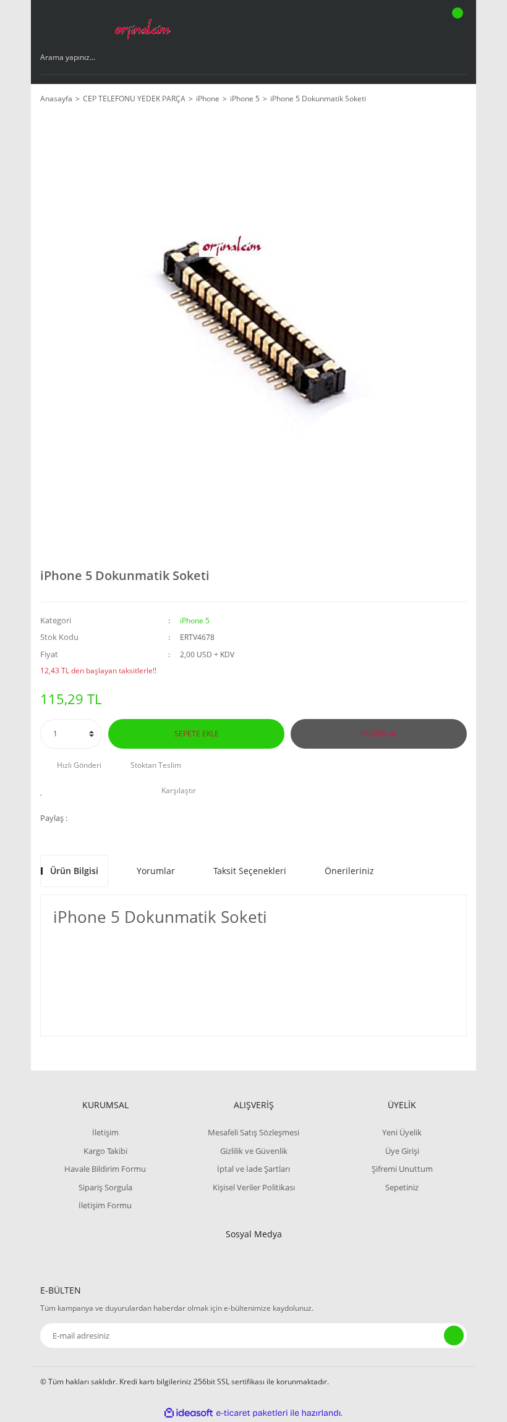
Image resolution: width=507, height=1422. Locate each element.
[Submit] (454, 1335)
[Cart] (456, 25)
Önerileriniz (349, 871)
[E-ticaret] (252, 1413)
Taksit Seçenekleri (249, 871)
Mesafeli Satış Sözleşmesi (253, 1132)
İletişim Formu (105, 1205)
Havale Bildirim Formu (105, 1168)
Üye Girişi (402, 1150)
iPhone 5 (195, 620)
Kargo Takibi (105, 1150)
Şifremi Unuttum (402, 1168)
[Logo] (142, 24)
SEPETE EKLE (196, 733)
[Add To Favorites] (44, 791)
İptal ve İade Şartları (253, 1168)
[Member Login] (415, 25)
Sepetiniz (402, 1187)
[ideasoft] (188, 1413)
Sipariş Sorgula (105, 1187)
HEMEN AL (379, 733)
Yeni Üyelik (402, 1132)
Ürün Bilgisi (74, 871)
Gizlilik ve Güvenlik (254, 1150)
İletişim (105, 1132)
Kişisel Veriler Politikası (254, 1187)
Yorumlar (156, 871)
